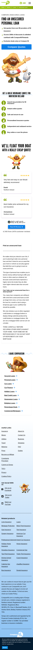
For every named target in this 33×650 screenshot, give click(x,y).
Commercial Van (21, 550)
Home (2, 7)
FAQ (19, 447)
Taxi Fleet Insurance (8, 554)
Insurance (4, 431)
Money (8, 7)
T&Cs (3, 468)
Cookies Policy (6, 476)
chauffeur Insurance (22, 564)
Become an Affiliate (7, 454)
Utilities (3, 439)
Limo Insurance (6, 522)
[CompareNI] (5, 3)
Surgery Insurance (7, 533)
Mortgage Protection (8, 526)
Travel (3, 443)
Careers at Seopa (7, 465)
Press (3, 450)
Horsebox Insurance (8, 550)
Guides (20, 450)
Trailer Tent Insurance (23, 554)
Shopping (21, 443)
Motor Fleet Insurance (23, 526)
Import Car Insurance (23, 540)
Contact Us (21, 435)
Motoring (4, 447)
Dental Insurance (22, 570)
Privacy (3, 472)
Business (21, 439)
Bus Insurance (6, 570)
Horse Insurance (21, 544)
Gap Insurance (6, 529)
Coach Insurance (22, 558)
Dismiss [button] (5, 647)
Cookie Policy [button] (10, 644)
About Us (21, 431)
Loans (14, 7)
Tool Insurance (21, 529)
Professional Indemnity (8, 540)
